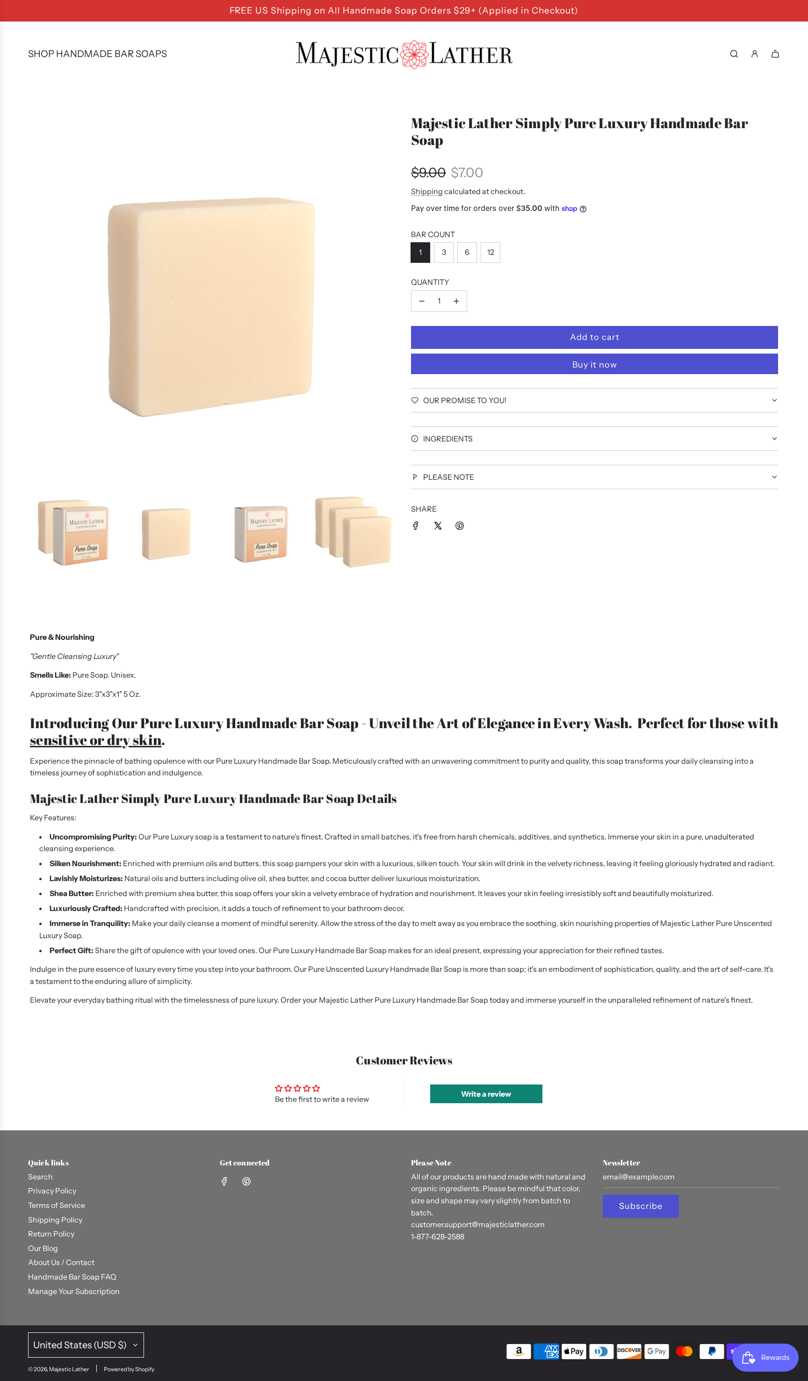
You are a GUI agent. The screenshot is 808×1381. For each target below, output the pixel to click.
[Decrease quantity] (421, 301)
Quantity (430, 282)
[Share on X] (437, 527)
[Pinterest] (246, 1181)
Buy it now (594, 365)
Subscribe (641, 1206)
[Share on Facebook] (415, 527)
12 (490, 252)
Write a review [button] (486, 1094)
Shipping (427, 191)
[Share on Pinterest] (459, 527)
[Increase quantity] (456, 301)
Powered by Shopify (129, 1369)
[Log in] (754, 53)
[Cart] (775, 53)
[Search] (734, 53)
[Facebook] (224, 1181)
